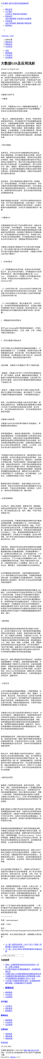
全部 (7, 19)
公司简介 (8, 14)
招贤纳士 (8, 25)
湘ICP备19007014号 (31, 1050)
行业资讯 (20, 19)
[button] (5, 36)
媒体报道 (12, 19)
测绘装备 (20, 23)
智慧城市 (12, 23)
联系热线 (4, 1042)
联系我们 (23, 14)
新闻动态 (8, 16)
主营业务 (8, 21)
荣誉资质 (16, 14)
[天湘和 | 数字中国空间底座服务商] (21, 3)
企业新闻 (27, 19)
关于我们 (8, 12)
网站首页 (8, 9)
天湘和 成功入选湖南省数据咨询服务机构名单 (23, 974)
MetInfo (13, 1057)
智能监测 (27, 23)
